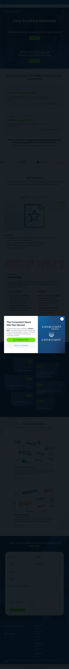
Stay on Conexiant (21, 345)
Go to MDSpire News (21, 340)
